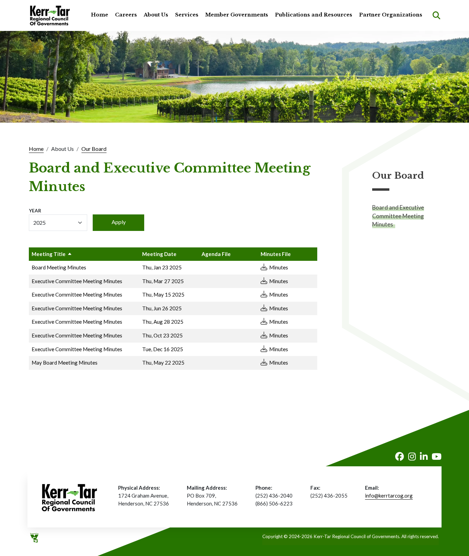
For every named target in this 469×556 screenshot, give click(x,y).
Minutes (278, 267)
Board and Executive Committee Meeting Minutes (398, 216)
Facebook (399, 456)
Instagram (412, 456)
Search (436, 15)
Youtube (437, 456)
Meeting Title (49, 254)
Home (99, 15)
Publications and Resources (313, 15)
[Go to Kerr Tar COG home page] (49, 15)
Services (186, 15)
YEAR (35, 210)
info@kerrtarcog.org (389, 495)
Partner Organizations (390, 15)
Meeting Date (159, 254)
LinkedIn (423, 456)
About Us (156, 15)
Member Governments (236, 15)
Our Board (93, 148)
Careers (126, 15)
